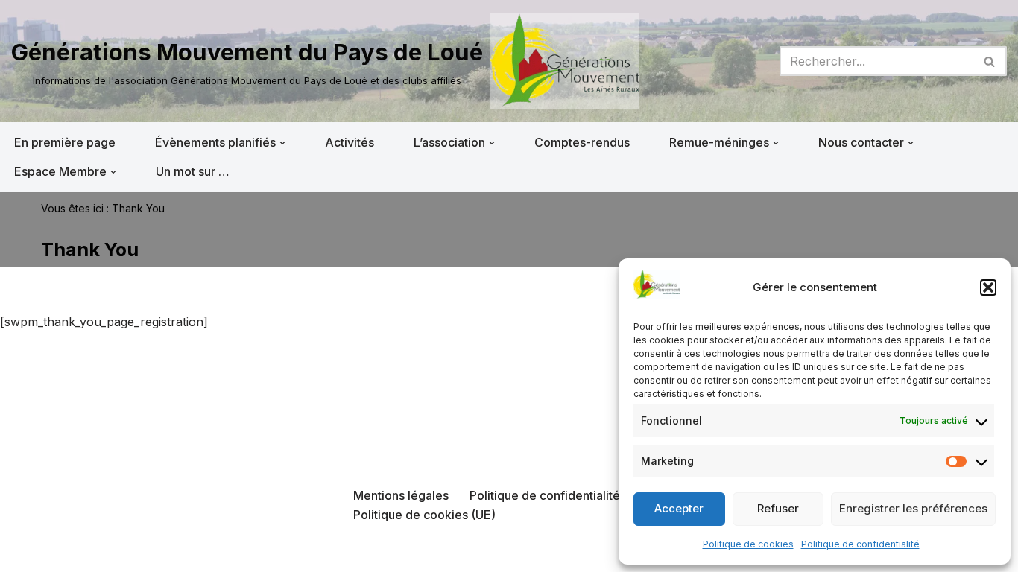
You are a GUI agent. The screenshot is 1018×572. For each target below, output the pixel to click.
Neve (26, 552)
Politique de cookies (748, 544)
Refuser (778, 508)
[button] (988, 287)
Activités (349, 142)
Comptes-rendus (582, 142)
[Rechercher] (990, 61)
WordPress (161, 552)
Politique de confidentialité (860, 544)
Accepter (679, 508)
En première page (65, 142)
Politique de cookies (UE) (424, 514)
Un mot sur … (193, 171)
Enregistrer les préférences (913, 508)
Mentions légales (401, 495)
